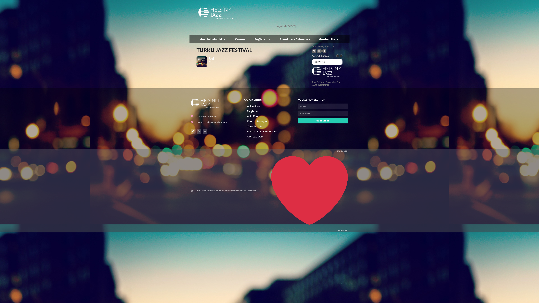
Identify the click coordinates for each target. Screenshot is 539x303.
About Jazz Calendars (295, 39)
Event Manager (257, 121)
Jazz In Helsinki (211, 39)
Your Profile (254, 126)
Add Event (254, 116)
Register (260, 39)
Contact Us (327, 39)
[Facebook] (193, 131)
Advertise (253, 106)
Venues (240, 39)
